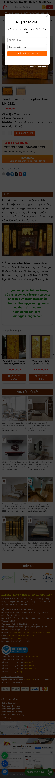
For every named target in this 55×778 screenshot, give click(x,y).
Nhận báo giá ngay (27, 53)
